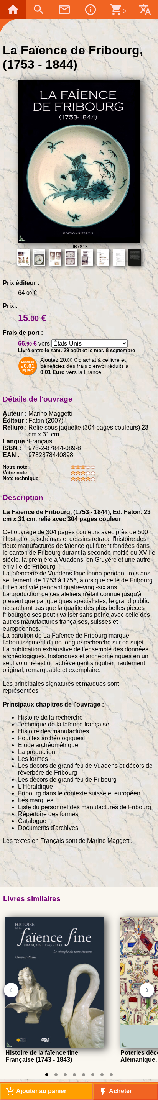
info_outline (90, 9)
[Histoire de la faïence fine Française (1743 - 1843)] (54, 1046)
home (13, 9)
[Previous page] (11, 990)
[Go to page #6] (92, 1074)
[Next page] (147, 990)
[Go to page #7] (102, 1074)
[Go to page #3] (65, 1074)
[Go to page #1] (46, 1074)
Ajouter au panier (36, 1091)
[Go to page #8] (111, 1074)
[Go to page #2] (56, 1074)
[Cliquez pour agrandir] (79, 240)
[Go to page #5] (83, 1074)
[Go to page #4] (74, 1074)
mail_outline (64, 9)
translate (144, 9)
